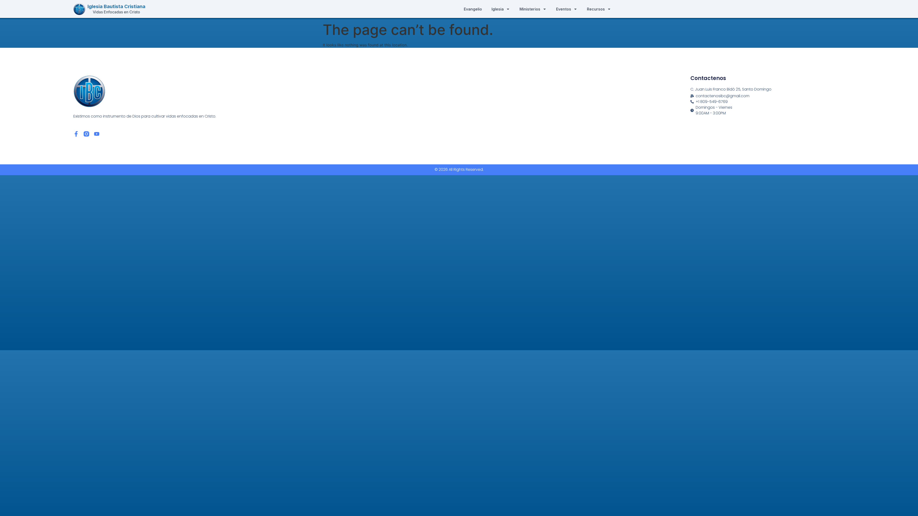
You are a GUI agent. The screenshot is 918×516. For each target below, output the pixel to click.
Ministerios (529, 9)
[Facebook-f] (76, 134)
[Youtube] (96, 134)
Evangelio (473, 9)
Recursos (596, 9)
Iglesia (498, 9)
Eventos (563, 9)
